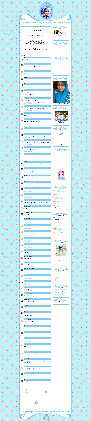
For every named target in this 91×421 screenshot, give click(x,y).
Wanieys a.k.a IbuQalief (28, 268)
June (56, 280)
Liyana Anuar (26, 250)
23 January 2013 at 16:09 (28, 87)
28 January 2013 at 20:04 (28, 335)
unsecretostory (26, 293)
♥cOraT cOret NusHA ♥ (59, 232)
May (56, 281)
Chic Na (25, 311)
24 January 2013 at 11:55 (28, 191)
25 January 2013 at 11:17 (28, 228)
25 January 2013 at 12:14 (28, 235)
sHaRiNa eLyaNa (27, 212)
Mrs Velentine (26, 127)
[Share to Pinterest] (38, 52)
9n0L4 (25, 379)
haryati (25, 70)
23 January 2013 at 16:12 (28, 95)
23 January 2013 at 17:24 (28, 131)
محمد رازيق (25, 331)
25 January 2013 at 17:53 (28, 247)
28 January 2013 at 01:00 (28, 284)
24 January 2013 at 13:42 (28, 203)
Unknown (25, 98)
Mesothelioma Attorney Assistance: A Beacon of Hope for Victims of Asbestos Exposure (61, 226)
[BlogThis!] (35, 52)
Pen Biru (25, 83)
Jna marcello (26, 187)
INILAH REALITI (57, 217)
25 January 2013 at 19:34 (28, 253)
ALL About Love (57, 194)
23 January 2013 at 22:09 (28, 165)
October (56, 276)
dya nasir (25, 181)
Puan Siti (25, 119)
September (57, 277)
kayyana (25, 351)
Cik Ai (25, 167)
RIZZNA (25, 161)
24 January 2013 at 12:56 (28, 197)
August (56, 278)
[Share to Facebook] (37, 52)
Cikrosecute (26, 206)
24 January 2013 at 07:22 (28, 185)
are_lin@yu (61, 30)
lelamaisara (26, 63)
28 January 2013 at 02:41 (28, 290)
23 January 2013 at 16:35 (28, 116)
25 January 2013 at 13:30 (28, 241)
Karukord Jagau (57, 190)
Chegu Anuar (26, 366)
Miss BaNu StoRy (58, 201)
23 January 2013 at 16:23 (28, 103)
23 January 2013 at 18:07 (28, 144)
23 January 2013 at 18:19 (28, 151)
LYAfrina (25, 358)
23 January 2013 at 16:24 (28, 110)
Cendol (25, 305)
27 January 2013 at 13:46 (28, 278)
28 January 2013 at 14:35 (28, 316)
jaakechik (25, 299)
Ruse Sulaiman (27, 175)
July (56, 279)
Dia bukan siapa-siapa (58, 195)
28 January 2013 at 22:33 (28, 341)
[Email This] (34, 52)
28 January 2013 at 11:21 (28, 296)
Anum (25, 57)
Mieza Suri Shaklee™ (58, 228)
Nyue (25, 372)
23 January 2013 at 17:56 (28, 137)
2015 (55, 271)
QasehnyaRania (27, 256)
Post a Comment (24, 385)
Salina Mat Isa (26, 319)
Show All (68, 236)
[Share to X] (36, 52)
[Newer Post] (26, 396)
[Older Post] (46, 396)
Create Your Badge (61, 132)
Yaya (25, 77)
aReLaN (25, 200)
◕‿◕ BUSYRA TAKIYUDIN (59, 197)
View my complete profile (57, 38)
